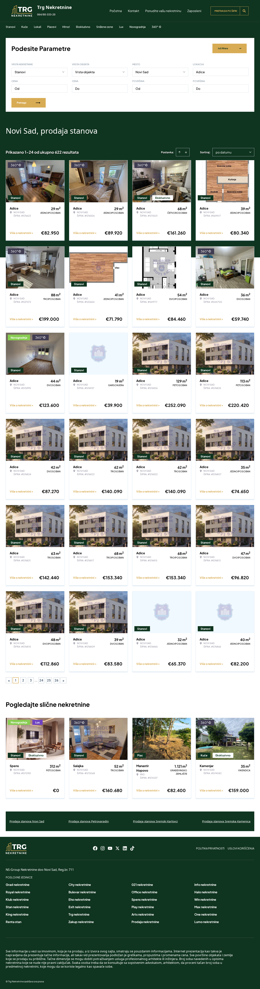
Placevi (51, 26)
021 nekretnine (142, 885)
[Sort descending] (186, 152)
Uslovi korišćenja (241, 848)
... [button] (36, 680)
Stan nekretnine (17, 907)
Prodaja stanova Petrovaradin (89, 821)
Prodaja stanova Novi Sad (27, 821)
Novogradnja (137, 26)
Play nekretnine (143, 907)
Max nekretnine (205, 907)
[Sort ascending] (179, 152)
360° (155, 26)
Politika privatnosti (210, 848)
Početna (116, 11)
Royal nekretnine (18, 892)
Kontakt (133, 11)
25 (49, 680)
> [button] (63, 680)
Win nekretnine (205, 899)
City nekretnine (80, 885)
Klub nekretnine (17, 899)
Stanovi (10, 26)
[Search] (244, 10)
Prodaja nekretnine (145, 922)
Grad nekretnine (18, 885)
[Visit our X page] (117, 848)
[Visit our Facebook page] (95, 848)
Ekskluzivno (83, 26)
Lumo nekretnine (206, 922)
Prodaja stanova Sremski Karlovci (155, 821)
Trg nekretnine (79, 914)
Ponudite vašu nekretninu (163, 11)
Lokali (37, 26)
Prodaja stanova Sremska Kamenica (226, 821)
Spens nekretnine (144, 899)
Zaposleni (194, 11)
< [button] (9, 680)
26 (56, 680)
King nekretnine (17, 914)
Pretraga (21, 102)
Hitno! (66, 26)
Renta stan (13, 922)
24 (41, 680)
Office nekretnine (144, 892)
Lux (121, 26)
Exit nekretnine (80, 907)
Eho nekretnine (79, 899)
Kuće (24, 26)
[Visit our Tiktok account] (132, 848)
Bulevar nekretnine (82, 892)
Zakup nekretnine (81, 922)
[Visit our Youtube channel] (110, 848)
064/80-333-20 (46, 14)
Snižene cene (104, 26)
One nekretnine (205, 914)
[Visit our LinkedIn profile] (125, 848)
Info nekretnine (205, 885)
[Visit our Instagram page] (102, 848)
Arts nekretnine (143, 914)
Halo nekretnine (205, 892)
